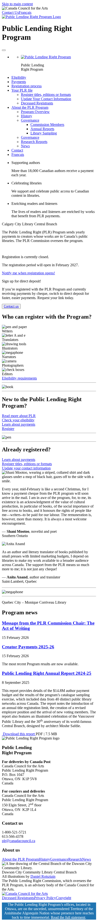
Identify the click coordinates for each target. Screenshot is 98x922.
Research (75, 859)
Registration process (26, 86)
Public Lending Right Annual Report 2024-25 (46, 673)
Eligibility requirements (19, 378)
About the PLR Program (29, 107)
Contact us (11, 306)
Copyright (63, 898)
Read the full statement (68, 917)
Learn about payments (18, 424)
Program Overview (35, 112)
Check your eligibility (18, 420)
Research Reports (34, 142)
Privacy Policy (45, 898)
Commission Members (47, 125)
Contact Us (10, 12)
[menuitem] (53, 63)
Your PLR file (22, 90)
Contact (17, 150)
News (25, 146)
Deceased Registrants (37, 103)
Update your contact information (26, 468)
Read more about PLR (19, 416)
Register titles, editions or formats (46, 95)
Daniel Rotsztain (42, 876)
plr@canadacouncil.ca (18, 841)
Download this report (19, 734)
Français (25, 12)
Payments (18, 82)
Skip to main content (17, 4)
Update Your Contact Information (46, 99)
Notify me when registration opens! (28, 273)
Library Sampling (43, 133)
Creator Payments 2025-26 (28, 646)
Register (8, 429)
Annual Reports (42, 129)
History (26, 116)
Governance (30, 120)
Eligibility (18, 77)
